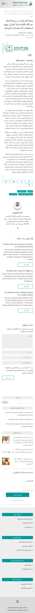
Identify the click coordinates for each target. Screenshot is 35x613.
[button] (33, 600)
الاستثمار (30, 191)
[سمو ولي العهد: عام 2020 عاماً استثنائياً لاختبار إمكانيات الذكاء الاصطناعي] (6, 462)
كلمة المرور (29, 481)
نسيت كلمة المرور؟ (17, 500)
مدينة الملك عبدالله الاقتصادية (25, 194)
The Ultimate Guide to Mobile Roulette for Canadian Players (18, 293)
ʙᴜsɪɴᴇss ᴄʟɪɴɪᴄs (22, 610)
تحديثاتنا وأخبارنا (27, 569)
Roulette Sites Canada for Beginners (20, 270)
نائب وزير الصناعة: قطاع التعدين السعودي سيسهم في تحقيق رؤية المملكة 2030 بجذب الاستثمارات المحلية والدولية (23, 441)
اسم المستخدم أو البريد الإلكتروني (22, 472)
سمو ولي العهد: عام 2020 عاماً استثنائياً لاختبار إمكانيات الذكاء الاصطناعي (23, 461)
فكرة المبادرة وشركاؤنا (24, 519)
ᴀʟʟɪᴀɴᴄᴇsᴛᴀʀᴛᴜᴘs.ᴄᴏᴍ (15, 607)
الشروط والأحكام (26, 588)
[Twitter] (17, 228)
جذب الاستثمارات (22, 191)
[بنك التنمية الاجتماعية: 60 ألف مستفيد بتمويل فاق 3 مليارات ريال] (6, 452)
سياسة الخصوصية (26, 584)
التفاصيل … (25, 264)
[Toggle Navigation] (3, 4)
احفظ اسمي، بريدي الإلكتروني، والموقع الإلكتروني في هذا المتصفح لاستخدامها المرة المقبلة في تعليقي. (19, 370)
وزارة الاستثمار (13, 194)
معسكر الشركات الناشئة (24, 550)
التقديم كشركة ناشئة (25, 542)
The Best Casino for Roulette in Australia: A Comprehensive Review (18, 245)
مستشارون (28, 527)
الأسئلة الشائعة (27, 523)
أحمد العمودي (22, 32)
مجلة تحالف (28, 565)
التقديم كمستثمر (27, 546)
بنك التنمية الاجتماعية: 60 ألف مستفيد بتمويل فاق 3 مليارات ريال (22, 451)
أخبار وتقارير (29, 37)
